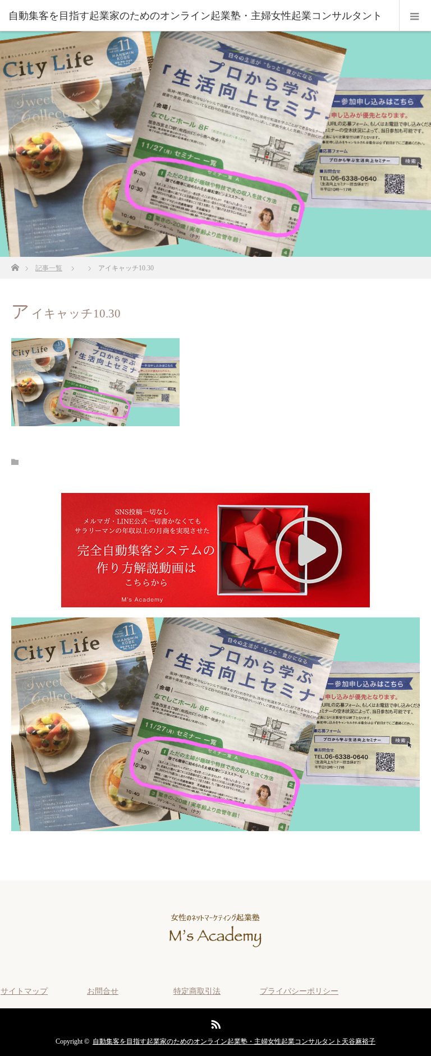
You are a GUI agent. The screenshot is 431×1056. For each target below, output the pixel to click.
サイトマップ (24, 991)
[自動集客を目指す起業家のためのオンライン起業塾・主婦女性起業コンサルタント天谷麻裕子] (215, 957)
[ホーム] (15, 264)
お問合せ (102, 991)
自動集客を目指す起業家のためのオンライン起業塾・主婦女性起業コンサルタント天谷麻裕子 (234, 1041)
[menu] (415, 15)
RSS (214, 1022)
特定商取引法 (197, 991)
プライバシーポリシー (299, 991)
